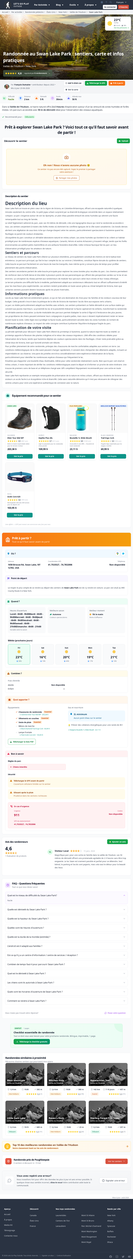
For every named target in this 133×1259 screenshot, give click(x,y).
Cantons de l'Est (63, 1220)
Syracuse (111, 1226)
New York (63, 12)
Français (120, 2)
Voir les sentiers (115, 1161)
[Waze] (123, 553)
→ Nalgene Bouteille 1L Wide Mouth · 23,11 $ (84, 730)
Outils (72, 4)
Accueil (5, 12)
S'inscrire (123, 7)
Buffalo (110, 1231)
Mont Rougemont (89, 1237)
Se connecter (110, 7)
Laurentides (61, 1215)
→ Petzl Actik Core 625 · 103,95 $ (31, 735)
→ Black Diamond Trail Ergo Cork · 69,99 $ (34, 729)
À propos (89, 4)
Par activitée (16, 12)
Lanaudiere (61, 1226)
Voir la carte (73, 89)
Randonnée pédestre (34, 12)
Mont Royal (86, 1242)
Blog (58, 4)
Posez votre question (117, 1013)
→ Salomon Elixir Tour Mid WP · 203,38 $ (33, 714)
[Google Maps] (117, 553)
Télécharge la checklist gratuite (33, 1041)
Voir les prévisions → (121, 28)
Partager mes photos (68, 178)
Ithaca (110, 1242)
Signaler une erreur (115, 1180)
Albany (110, 1220)
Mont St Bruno (87, 1220)
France (33, 1226)
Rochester (111, 1237)
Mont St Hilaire (87, 1215)
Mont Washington (89, 1231)
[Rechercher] (111, 2)
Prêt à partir (118, 83)
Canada (33, 1215)
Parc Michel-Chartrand (91, 1226)
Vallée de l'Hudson (78, 12)
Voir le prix (18, 456)
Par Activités (41, 4)
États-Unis (51, 12)
